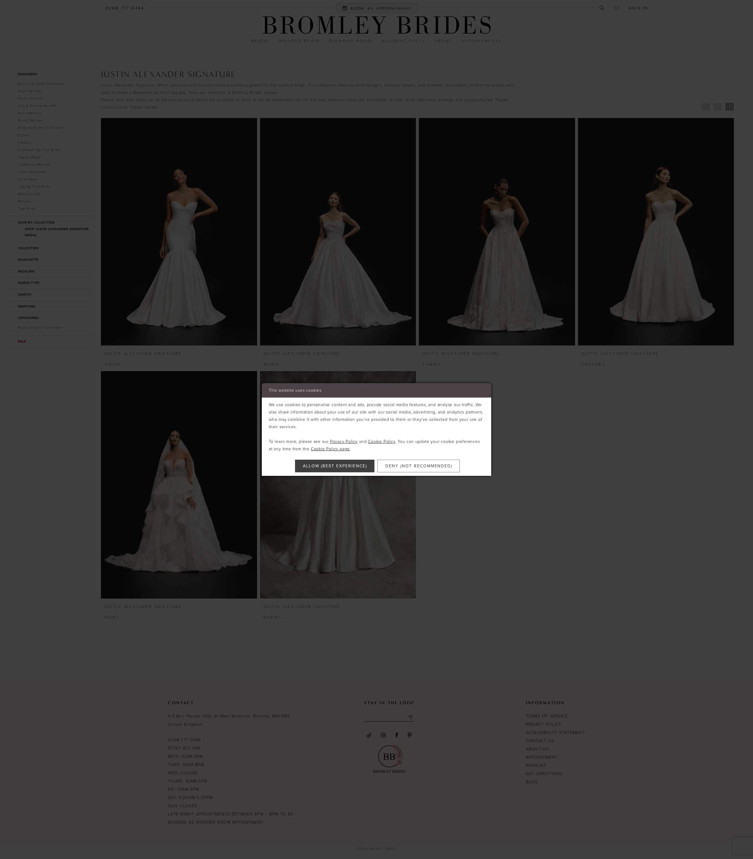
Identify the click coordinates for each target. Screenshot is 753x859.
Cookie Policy (381, 441)
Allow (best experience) (335, 465)
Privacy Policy (344, 441)
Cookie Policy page (330, 448)
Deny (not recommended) (418, 465)
